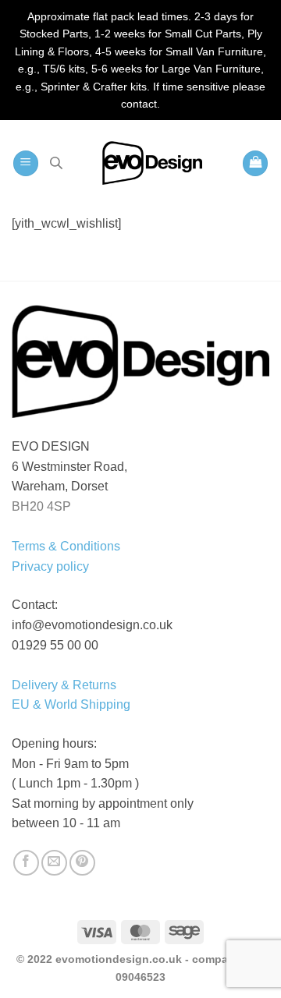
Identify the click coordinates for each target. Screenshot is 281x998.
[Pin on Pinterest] (82, 863)
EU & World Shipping (71, 704)
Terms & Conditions (66, 546)
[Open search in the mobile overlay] (56, 163)
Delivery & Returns (64, 685)
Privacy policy (50, 566)
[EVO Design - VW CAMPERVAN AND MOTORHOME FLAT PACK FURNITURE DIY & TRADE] (152, 163)
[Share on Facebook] (26, 863)
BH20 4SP (41, 506)
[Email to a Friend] (54, 863)
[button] (25, 163)
